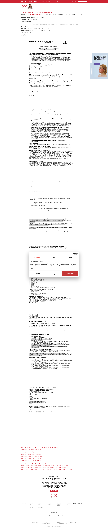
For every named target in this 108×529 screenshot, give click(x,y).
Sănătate (49, 6)
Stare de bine (69, 503)
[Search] (86, 1)
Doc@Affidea (24, 503)
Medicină (31, 504)
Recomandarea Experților (79, 500)
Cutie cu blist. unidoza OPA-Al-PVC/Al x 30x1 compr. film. (34, 463)
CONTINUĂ (54, 490)
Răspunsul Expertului (25, 504)
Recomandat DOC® (72, 522)
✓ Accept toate (70, 273)
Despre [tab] (70, 257)
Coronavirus (32, 503)
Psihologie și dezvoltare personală (60, 505)
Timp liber (68, 504)
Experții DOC (42, 6)
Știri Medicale (32, 508)
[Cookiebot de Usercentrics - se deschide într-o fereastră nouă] (73, 254)
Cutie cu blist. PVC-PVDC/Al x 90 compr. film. (31, 454)
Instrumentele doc (58, 1)
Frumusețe (66, 6)
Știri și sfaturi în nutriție (42, 510)
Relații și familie (75, 6)
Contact (47, 522)
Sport (39, 508)
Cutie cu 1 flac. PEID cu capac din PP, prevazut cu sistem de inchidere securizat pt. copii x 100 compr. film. (45, 467)
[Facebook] (46, 515)
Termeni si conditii (35, 522)
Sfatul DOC (31, 507)
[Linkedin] (58, 515)
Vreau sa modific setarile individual (54, 272)
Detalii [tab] (54, 257)
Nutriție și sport (58, 6)
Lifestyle (83, 6)
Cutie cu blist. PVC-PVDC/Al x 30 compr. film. (31, 451)
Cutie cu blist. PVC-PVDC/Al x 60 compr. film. (31, 452)
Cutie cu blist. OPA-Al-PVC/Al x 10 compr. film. (31, 456)
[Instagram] (50, 515)
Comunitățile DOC (47, 1)
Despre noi (59, 522)
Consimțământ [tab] (37, 257)
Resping (38, 273)
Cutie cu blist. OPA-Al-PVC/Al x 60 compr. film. (31, 460)
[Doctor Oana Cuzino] (27, 6)
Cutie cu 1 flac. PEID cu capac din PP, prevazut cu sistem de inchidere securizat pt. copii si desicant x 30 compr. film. (47, 469)
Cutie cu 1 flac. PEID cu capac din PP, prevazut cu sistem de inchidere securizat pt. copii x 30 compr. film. (44, 465)
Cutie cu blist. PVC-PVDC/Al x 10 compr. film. (31, 449)
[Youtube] (62, 515)
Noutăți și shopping (51, 504)
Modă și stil (50, 503)
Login (75, 1)
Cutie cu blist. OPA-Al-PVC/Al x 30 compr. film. (31, 458)
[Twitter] (54, 515)
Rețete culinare (40, 507)
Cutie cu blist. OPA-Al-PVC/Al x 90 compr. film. (31, 462)
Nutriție (39, 504)
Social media (54, 512)
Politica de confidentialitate (45, 523)
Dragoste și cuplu (59, 503)
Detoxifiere (40, 503)
